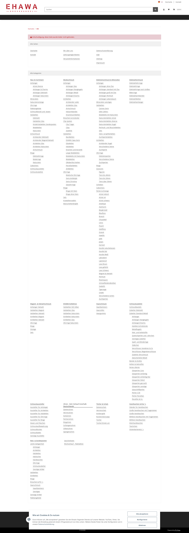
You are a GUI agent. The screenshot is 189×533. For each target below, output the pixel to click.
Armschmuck (35, 134)
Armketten (67, 99)
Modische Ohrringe (73, 175)
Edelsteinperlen (105, 156)
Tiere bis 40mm (104, 175)
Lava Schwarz (104, 270)
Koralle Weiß (103, 254)
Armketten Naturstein (41, 146)
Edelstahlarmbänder (136, 96)
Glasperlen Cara (138, 370)
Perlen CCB (136, 393)
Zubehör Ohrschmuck (140, 355)
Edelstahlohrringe (136, 83)
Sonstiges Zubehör (139, 339)
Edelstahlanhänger (136, 102)
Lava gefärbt (103, 267)
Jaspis (101, 242)
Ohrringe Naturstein (70, 323)
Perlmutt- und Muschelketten (110, 127)
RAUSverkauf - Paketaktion (73, 444)
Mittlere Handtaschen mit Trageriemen (143, 417)
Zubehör (69, 131)
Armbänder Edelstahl (41, 137)
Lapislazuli (103, 261)
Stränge (33, 329)
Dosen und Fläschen (37, 423)
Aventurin (102, 207)
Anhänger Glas (71, 86)
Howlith (102, 235)
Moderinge (37, 159)
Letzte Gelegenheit (37, 444)
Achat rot (102, 197)
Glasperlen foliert (138, 380)
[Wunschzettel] (168, 9)
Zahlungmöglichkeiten (71, 55)
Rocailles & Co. (137, 399)
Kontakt (178, 2)
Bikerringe (133, 93)
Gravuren (99, 169)
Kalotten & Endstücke (140, 326)
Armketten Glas (38, 143)
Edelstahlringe (38, 156)
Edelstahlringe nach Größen (139, 89)
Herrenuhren (68, 413)
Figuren (102, 172)
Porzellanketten (71, 166)
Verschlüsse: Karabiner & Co (142, 348)
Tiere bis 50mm (104, 178)
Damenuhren (68, 409)
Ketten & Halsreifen (136, 364)
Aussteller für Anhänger (39, 407)
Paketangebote (35, 108)
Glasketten (70, 143)
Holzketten (70, 146)
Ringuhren (67, 422)
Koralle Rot (103, 251)
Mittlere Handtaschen (137, 420)
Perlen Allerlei (134, 367)
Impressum (100, 63)
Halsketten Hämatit (37, 313)
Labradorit (103, 258)
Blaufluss (102, 213)
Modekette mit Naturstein (75, 156)
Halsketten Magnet (37, 310)
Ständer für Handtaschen (138, 407)
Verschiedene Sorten (106, 296)
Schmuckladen (35, 433)
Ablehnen (142, 525)
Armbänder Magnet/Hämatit (43, 140)
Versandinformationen (71, 59)
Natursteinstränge (37, 102)
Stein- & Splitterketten (107, 134)
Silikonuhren (68, 428)
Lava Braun (103, 264)
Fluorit (101, 226)
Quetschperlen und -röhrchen (143, 336)
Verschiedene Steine (106, 146)
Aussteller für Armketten (39, 410)
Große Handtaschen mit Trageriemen (143, 410)
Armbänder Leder (72, 102)
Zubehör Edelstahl (136, 310)
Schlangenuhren (69, 425)
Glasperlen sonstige (139, 386)
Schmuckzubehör (36, 172)
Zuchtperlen (103, 162)
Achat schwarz (104, 200)
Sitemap (99, 59)
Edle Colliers (103, 112)
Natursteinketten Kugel (107, 124)
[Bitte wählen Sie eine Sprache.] (159, 2)
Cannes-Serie (104, 108)
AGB (97, 55)
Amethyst (102, 204)
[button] (163, 9)
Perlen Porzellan (138, 396)
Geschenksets (69, 441)
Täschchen (133, 426)
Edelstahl (36, 118)
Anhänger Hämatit (37, 307)
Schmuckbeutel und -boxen (40, 112)
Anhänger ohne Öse (106, 86)
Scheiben (99, 185)
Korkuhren (67, 416)
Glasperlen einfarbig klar (141, 377)
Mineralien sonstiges (104, 102)
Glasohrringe (70, 185)
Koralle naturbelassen (107, 248)
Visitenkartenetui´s (136, 429)
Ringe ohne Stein (72, 194)
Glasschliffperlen (138, 390)
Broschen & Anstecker (71, 118)
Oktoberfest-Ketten (73, 162)
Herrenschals (101, 410)
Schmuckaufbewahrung (39, 426)
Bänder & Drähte (135, 361)
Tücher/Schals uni (103, 423)
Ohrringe (33, 105)
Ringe (32, 153)
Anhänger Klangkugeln (74, 89)
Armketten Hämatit (37, 320)
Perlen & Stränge (102, 191)
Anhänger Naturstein (40, 96)
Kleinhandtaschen (136, 423)
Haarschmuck (35, 485)
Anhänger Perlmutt (106, 96)
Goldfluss (102, 229)
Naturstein (37, 131)
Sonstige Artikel (38, 469)
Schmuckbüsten (36, 429)
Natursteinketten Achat (107, 118)
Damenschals (101, 407)
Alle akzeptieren (142, 514)
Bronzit (101, 216)
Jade (100, 239)
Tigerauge (102, 289)
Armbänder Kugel (105, 143)
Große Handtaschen (136, 413)
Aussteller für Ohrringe (38, 417)
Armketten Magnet (37, 316)
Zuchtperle (103, 150)
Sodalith (102, 286)
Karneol (102, 245)
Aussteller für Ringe (37, 420)
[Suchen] (155, 9)
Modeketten (37, 127)
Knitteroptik (100, 413)
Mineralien (34, 99)
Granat (101, 232)
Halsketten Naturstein (71, 313)
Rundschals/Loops (103, 417)
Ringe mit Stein (71, 191)
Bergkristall (103, 210)
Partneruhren (68, 419)
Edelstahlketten (135, 99)
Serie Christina (71, 181)
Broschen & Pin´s (36, 482)
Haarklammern (101, 307)
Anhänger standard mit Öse (109, 89)
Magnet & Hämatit (105, 273)
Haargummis (101, 313)
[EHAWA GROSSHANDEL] (22, 7)
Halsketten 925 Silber (71, 307)
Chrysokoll (103, 219)
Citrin (101, 223)
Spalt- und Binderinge (140, 342)
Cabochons (34, 166)
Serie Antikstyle (71, 178)
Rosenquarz (103, 280)
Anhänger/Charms (72, 96)
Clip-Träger (70, 124)
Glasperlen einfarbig (139, 374)
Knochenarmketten (73, 115)
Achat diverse (38, 86)
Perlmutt (102, 277)
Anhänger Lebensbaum (107, 99)
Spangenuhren (68, 432)
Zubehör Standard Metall (138, 313)
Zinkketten (70, 169)
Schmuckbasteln (135, 307)
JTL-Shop (177, 530)
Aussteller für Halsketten (39, 413)
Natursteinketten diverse (108, 121)
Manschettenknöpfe (70, 204)
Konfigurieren (142, 520)
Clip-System (67, 121)
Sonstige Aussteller (37, 436)
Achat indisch (104, 194)
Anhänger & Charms (40, 89)
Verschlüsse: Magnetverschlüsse (144, 351)
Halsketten (34, 115)
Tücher (99, 420)
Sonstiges (36, 491)
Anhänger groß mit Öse (107, 93)
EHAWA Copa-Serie (73, 140)
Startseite (168, 2)
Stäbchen (135, 345)
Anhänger (34, 83)
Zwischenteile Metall (139, 358)
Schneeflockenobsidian (107, 283)
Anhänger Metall (72, 93)
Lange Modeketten (73, 153)
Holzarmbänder (71, 112)
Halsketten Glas (38, 121)
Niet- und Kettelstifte (139, 332)
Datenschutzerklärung (104, 51)
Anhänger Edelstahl (40, 93)
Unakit (101, 293)
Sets (64, 197)
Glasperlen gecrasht (139, 383)
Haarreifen (100, 310)
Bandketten (70, 137)
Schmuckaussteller (37, 169)
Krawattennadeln (69, 200)
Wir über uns (68, 51)
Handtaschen (38, 460)
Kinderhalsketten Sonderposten (44, 124)
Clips (68, 127)
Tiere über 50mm (105, 181)
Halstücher (37, 456)
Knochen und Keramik (74, 150)
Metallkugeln (137, 329)
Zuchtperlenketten (106, 137)
